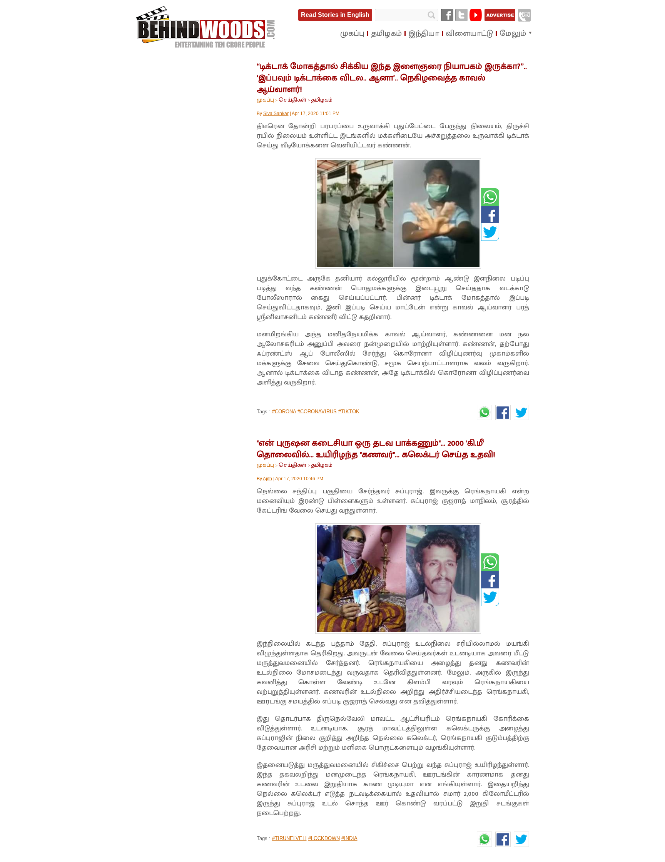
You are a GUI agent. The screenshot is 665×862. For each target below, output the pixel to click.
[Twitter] (461, 15)
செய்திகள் (292, 100)
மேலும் (513, 33)
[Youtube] (476, 15)
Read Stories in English (335, 15)
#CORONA (284, 411)
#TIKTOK (348, 411)
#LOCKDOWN (324, 838)
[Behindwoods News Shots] (206, 27)
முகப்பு (265, 100)
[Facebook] (447, 15)
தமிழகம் (321, 100)
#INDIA (349, 838)
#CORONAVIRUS (317, 411)
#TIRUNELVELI (289, 838)
